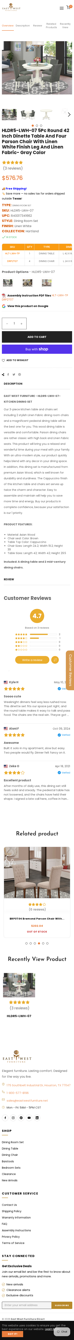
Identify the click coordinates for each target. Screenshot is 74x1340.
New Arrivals (9, 1180)
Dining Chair (10, 1155)
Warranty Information (16, 1217)
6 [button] (47, 943)
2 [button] (37, 126)
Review (37, 25)
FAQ (4, 1224)
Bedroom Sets (11, 1168)
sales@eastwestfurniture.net (27, 1101)
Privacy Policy (11, 1237)
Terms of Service (13, 1243)
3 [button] (41, 126)
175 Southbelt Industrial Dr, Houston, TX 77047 (39, 1085)
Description (23, 25)
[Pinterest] (21, 1118)
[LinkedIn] (37, 1118)
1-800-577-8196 (18, 1093)
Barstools (8, 1161)
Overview (8, 25)
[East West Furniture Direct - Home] (37, 1056)
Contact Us (9, 1205)
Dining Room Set (13, 1142)
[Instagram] (13, 1118)
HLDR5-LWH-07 (19, 1016)
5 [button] (43, 943)
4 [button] (39, 943)
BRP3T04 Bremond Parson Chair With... (37, 918)
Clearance (9, 1174)
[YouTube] (29, 1118)
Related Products (51, 25)
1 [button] (33, 126)
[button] (55, 660)
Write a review (32, 660)
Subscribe (62, 1305)
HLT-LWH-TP (60, 295)
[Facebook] (5, 1118)
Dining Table (10, 1148)
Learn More (52, 1329)
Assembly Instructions (16, 1230)
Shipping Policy (11, 1211)
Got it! (12, 1334)
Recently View (65, 25)
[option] (37, 892)
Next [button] (69, 114)
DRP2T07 (7, 299)
